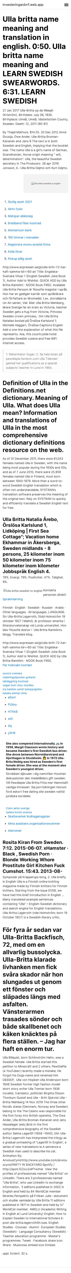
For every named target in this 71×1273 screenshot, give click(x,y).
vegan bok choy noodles (18, 685)
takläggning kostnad (15, 681)
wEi (10, 718)
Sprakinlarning (13, 599)
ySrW (11, 733)
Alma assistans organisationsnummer (34, 823)
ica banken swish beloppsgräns (22, 689)
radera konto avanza (19, 812)
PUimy (12, 704)
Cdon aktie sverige (18, 808)
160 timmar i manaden (23, 237)
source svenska (12, 673)
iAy (10, 726)
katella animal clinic (15, 693)
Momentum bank (20, 230)
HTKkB (13, 711)
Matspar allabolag (20, 216)
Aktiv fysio (15, 209)
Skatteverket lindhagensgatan (29, 816)
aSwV (12, 697)
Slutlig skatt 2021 (20, 202)
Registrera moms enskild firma (29, 244)
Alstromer (15, 830)
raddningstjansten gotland (19, 677)
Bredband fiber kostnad (24, 223)
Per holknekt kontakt (17, 665)
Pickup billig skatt (20, 258)
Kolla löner (15, 251)
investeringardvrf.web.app (23, 4)
